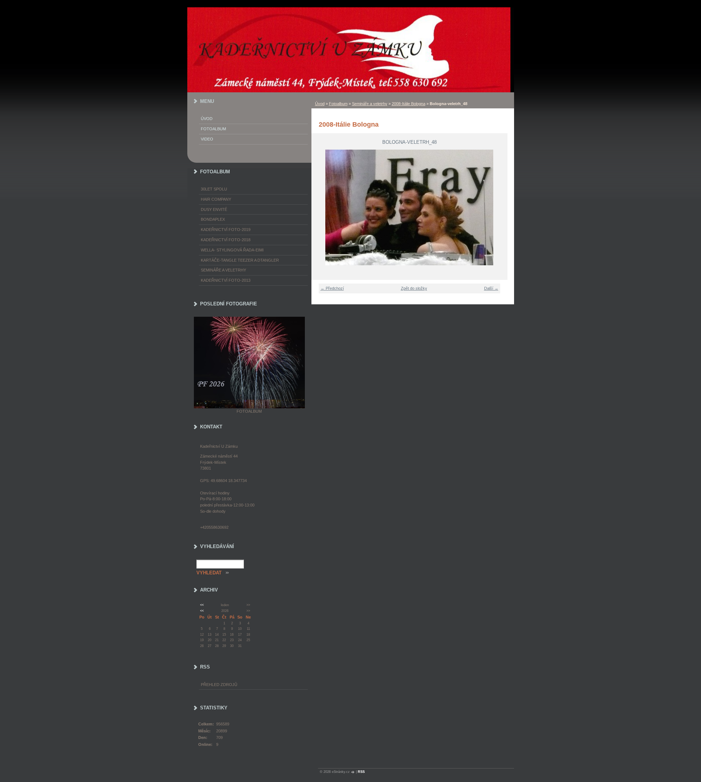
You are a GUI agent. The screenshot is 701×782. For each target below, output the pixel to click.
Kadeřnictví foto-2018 (225, 240)
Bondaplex (213, 219)
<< (202, 605)
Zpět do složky (414, 288)
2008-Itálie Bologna (408, 103)
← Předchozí (332, 288)
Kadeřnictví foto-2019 (225, 229)
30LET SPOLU (214, 189)
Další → (491, 288)
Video (207, 139)
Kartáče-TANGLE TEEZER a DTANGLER (240, 260)
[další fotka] (497, 207)
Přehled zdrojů (219, 684)
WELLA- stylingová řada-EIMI (232, 250)
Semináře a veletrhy (369, 103)
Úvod (320, 103)
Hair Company (216, 199)
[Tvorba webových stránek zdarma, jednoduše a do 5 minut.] (353, 772)
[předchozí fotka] (321, 207)
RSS (361, 772)
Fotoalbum (338, 103)
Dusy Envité (214, 209)
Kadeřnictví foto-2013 (225, 280)
